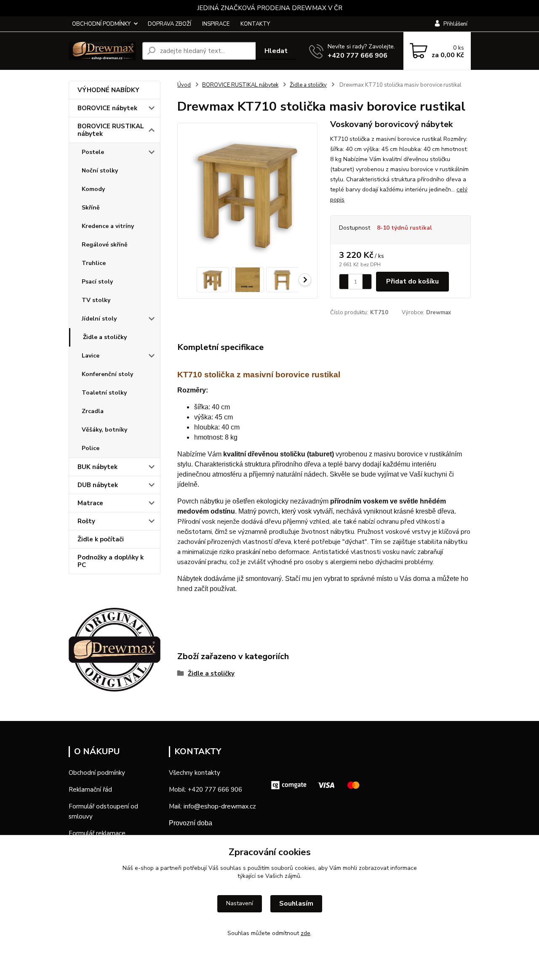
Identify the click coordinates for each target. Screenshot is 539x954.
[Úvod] (102, 51)
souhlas (230, 868)
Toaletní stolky (104, 393)
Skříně (91, 208)
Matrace (90, 503)
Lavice (90, 356)
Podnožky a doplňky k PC (110, 561)
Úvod (184, 85)
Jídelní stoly (99, 319)
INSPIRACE (215, 24)
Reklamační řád (90, 789)
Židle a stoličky (105, 337)
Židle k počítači (100, 539)
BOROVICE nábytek (107, 108)
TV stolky (96, 300)
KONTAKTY (255, 24)
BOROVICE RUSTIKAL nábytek (110, 130)
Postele (93, 152)
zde (305, 933)
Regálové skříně (105, 245)
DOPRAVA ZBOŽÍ (169, 24)
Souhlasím (296, 903)
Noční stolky (100, 171)
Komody (93, 189)
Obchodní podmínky (97, 772)
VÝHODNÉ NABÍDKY (108, 90)
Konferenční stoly (107, 374)
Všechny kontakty (194, 772)
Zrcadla (93, 411)
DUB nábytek (97, 485)
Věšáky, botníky (104, 430)
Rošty (86, 521)
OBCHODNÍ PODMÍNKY (101, 24)
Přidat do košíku (412, 281)
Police (90, 448)
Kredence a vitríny (108, 226)
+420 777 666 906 (357, 55)
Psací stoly (97, 282)
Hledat (276, 51)
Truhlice (94, 263)
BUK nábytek (97, 467)
